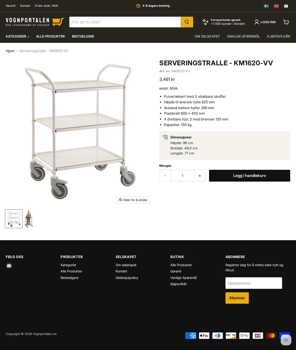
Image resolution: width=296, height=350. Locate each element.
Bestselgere (83, 36)
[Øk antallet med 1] (200, 176)
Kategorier (16, 36)
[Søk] (187, 22)
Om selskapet (207, 36)
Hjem (10, 51)
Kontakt (25, 5)
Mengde (165, 165)
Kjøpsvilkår (278, 36)
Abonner (237, 298)
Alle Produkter (50, 36)
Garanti (10, 5)
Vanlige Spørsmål (243, 36)
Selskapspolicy (127, 278)
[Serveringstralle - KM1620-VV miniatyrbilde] (13, 219)
